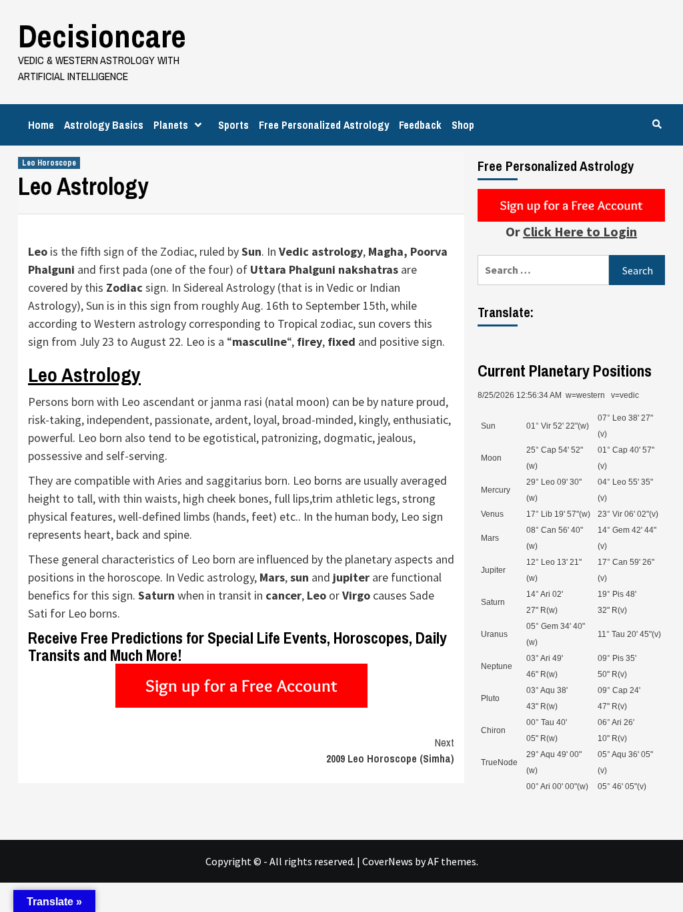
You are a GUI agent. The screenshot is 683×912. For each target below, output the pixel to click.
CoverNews (387, 861)
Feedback (420, 125)
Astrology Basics (103, 125)
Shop (463, 125)
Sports (233, 125)
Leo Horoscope (49, 163)
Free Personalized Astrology (324, 125)
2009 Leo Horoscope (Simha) (390, 750)
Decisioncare (102, 35)
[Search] (656, 124)
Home (41, 125)
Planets (170, 125)
